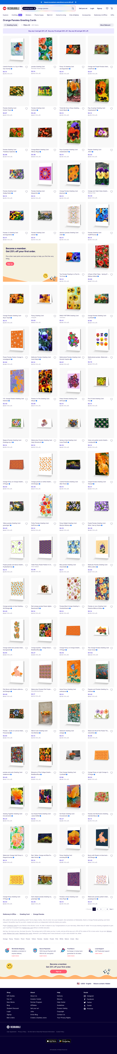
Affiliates (33, 1005)
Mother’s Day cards (13, 933)
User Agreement (11, 1031)
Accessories (86, 15)
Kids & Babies (74, 15)
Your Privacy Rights (64, 1018)
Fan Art (9, 999)
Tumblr (89, 1005)
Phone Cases (39, 15)
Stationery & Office (100, 15)
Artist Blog (34, 1014)
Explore (5, 15)
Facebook (90, 999)
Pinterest (90, 1009)
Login (9, 1011)
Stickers (28, 15)
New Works (11, 1002)
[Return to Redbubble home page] (11, 8)
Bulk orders (11, 1018)
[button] (58, 2)
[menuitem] (5, 15)
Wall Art (49, 15)
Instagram (90, 996)
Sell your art (34, 1008)
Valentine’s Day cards (25, 933)
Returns (59, 999)
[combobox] (48, 8)
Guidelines (60, 1005)
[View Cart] (112, 8)
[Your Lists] (107, 8)
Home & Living (61, 15)
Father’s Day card (27, 928)
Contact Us (61, 1014)
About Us (33, 996)
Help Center (61, 1002)
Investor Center (35, 999)
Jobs (32, 1011)
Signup (9, 1014)
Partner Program (36, 1002)
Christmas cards (12, 925)
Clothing (16, 15)
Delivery (60, 996)
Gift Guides (11, 996)
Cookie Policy (60, 1031)
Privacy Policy (22, 1031)
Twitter (89, 1002)
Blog (8, 1005)
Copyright (60, 1011)
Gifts (112, 15)
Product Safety (62, 1008)
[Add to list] (26, 67)
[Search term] (73, 8)
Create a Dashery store (38, 1018)
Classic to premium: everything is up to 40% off (58, 2)
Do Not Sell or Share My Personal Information (41, 1031)
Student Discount (13, 1008)
